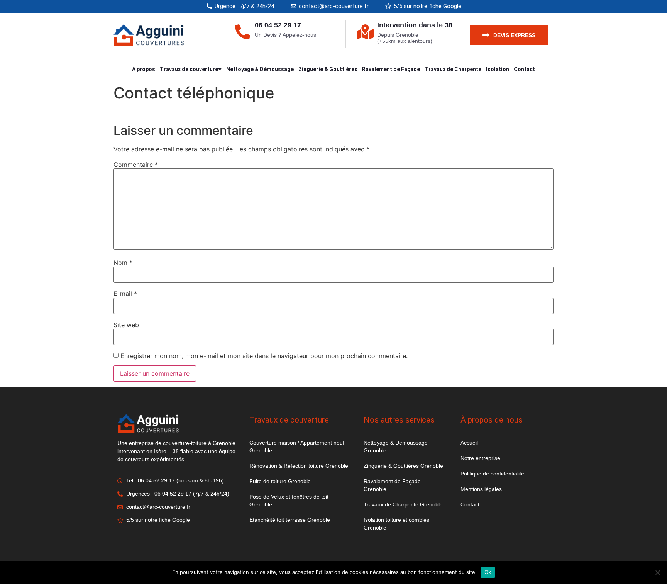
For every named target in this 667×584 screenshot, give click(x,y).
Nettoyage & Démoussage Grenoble (396, 446)
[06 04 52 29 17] (242, 31)
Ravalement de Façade (391, 69)
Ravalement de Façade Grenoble (392, 485)
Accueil (469, 443)
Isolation (497, 69)
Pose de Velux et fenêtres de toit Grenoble (288, 501)
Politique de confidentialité (492, 473)
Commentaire (135, 164)
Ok (487, 572)
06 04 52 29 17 (278, 25)
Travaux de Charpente (453, 69)
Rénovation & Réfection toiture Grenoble (298, 466)
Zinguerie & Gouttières (327, 69)
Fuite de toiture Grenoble (280, 481)
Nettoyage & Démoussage (260, 69)
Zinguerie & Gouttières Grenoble (403, 466)
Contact (524, 69)
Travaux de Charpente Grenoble (403, 504)
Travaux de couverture (189, 69)
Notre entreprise (480, 458)
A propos (143, 69)
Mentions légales (481, 489)
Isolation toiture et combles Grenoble (396, 524)
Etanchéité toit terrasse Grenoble (289, 520)
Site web (126, 325)
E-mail (125, 293)
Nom (122, 263)
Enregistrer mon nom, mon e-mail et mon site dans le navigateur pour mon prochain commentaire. (264, 356)
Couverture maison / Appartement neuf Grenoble (296, 446)
